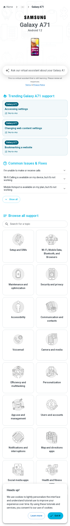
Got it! (57, 515)
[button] (35, 170)
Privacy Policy (39, 85)
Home (9, 6)
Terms (28, 85)
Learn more (36, 515)
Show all (13, 199)
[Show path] (23, 7)
